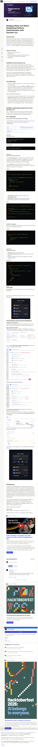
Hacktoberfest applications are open (18, 615)
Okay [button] (3, 745)
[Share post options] (2, 64)
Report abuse (24, 579)
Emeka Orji (11, 570)
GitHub (27, 510)
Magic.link (18, 409)
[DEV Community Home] (1, 1)
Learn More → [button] (10, 622)
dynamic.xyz (9, 45)
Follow (21, 631)
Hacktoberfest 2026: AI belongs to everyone (18, 720)
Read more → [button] (9, 552)
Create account (33, 1)
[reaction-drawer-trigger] (2, 49)
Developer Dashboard (17, 122)
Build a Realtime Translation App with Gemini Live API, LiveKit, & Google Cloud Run (19, 537)
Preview (15, 566)
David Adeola (11, 19)
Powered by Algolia (20, 1)
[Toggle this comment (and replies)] (7, 572)
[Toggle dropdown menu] (34, 516)
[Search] (5, 1)
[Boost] (2, 61)
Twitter (16, 512)
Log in (27, 1)
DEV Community (15, 644)
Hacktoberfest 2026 (25, 723)
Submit (10, 566)
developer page (31, 120)
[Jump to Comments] (2, 53)
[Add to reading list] (2, 57)
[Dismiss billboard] (36, 730)
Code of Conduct (18, 579)
